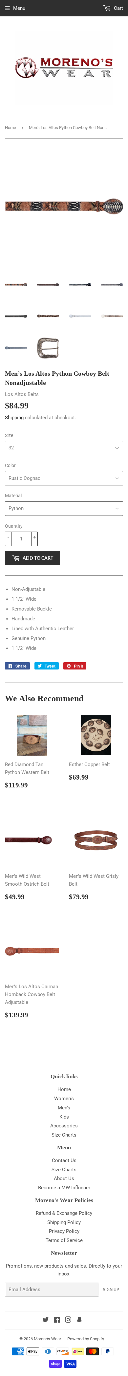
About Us (64, 1178)
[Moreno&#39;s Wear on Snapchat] (79, 1321)
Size (9, 435)
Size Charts (64, 1135)
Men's (64, 1108)
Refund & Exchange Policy (64, 1213)
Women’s (64, 1099)
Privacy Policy (64, 1231)
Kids (64, 1117)
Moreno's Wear (47, 1338)
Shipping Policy (64, 1222)
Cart (118, 8)
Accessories (64, 1126)
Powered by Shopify (85, 1338)
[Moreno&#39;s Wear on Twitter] (45, 1321)
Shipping (14, 418)
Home (10, 127)
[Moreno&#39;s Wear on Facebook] (56, 1321)
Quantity (14, 526)
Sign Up (111, 1289)
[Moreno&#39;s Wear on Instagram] (68, 1321)
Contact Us (64, 1160)
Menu (19, 8)
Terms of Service (64, 1240)
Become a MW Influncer (64, 1188)
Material (13, 495)
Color (10, 465)
